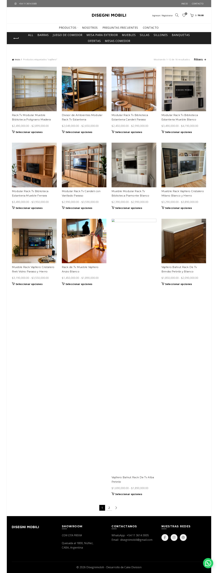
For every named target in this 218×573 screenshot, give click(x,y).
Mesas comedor (117, 41)
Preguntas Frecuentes (120, 28)
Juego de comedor (67, 35)
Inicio (184, 3)
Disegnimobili (95, 567)
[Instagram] (174, 537)
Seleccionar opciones (29, 132)
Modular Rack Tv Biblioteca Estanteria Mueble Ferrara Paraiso (30, 196)
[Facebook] (164, 537)
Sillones (161, 35)
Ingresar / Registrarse (162, 15)
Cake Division (133, 567)
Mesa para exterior (102, 35)
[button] (208, 563)
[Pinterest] (183, 537)
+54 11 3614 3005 (28, 3)
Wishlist (185, 14)
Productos (67, 28)
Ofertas (94, 41)
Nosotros (90, 28)
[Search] (177, 15)
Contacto (198, 3)
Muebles (129, 35)
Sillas (145, 35)
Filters (198, 59)
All (30, 35)
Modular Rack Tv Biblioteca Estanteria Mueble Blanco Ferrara (179, 119)
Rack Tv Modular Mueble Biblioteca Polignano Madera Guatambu (31, 119)
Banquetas (181, 35)
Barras (43, 35)
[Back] (16, 38)
